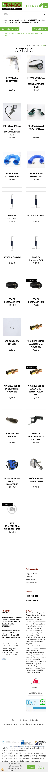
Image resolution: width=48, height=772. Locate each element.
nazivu (42, 45)
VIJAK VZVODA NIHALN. (12, 435)
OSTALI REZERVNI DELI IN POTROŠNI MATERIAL (26, 33)
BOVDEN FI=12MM (12, 217)
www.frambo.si (11, 724)
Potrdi (31, 767)
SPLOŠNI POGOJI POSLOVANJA (33, 724)
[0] (40, 5)
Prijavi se (32, 5)
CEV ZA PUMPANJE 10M (36, 301)
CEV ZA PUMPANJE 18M (12, 301)
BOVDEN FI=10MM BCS (36, 259)
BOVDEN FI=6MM (36, 215)
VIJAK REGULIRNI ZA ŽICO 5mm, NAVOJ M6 (11, 388)
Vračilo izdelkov (31, 582)
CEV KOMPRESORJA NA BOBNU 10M (12, 526)
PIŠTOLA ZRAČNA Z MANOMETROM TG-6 (12, 130)
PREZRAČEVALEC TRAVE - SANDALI (36, 127)
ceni (36, 45)
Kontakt (35, 720)
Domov (4, 33)
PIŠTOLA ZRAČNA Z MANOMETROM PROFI (36, 82)
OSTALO (7, 36)
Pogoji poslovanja (32, 574)
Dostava (29, 577)
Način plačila (30, 580)
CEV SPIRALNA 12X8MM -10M (12, 175)
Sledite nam (31, 600)
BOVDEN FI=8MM (12, 257)
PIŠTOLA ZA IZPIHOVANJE (12, 80)
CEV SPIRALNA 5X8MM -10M (36, 175)
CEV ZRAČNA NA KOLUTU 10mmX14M (12, 481)
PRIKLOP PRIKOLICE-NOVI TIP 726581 (36, 436)
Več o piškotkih (41, 767)
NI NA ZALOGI (32, 281)
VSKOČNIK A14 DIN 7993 (12, 342)
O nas (25, 720)
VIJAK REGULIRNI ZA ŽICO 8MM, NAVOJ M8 (36, 344)
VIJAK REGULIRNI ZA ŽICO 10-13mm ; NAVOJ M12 (36, 390)
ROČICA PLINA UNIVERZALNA (36, 480)
